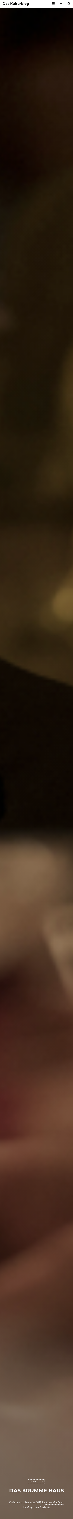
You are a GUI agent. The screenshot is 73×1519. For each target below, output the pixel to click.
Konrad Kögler (54, 1502)
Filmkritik (36, 1481)
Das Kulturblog (16, 4)
